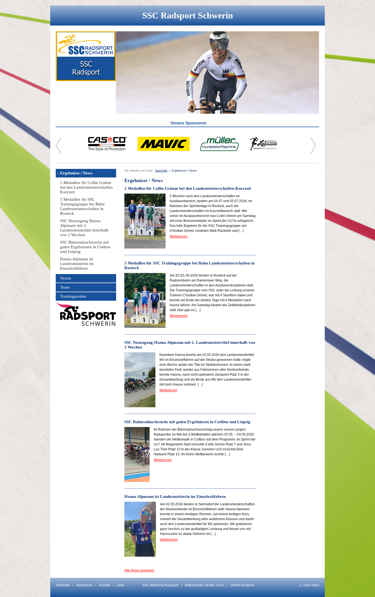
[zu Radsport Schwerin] (86, 313)
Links (120, 585)
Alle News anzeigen (139, 570)
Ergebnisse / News (76, 173)
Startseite (161, 170)
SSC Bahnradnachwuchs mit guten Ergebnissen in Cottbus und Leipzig (85, 247)
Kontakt (104, 585)
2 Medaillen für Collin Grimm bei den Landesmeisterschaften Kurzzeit (86, 187)
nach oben (311, 585)
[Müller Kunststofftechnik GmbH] (219, 150)
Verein (65, 278)
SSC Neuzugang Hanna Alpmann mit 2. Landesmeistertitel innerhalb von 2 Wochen (84, 228)
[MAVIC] (164, 150)
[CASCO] (107, 150)
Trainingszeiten (73, 296)
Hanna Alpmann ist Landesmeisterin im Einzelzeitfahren (77, 263)
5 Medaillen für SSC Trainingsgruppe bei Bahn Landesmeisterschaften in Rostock (82, 206)
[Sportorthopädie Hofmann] (263, 150)
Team (64, 287)
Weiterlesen (179, 236)
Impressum (84, 585)
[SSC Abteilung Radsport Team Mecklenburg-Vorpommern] (86, 72)
